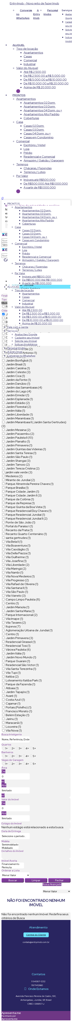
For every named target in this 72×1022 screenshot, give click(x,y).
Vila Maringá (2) (16, 569)
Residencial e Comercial (39, 157)
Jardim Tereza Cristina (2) (23, 468)
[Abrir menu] (1, 198)
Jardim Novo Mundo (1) (21, 657)
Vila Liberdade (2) (17, 565)
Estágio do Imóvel (11, 823)
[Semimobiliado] (10, 844)
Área (4, 767)
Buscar (12, 880)
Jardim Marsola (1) (17, 607)
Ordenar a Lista (10, 870)
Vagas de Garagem (12, 760)
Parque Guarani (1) (18, 661)
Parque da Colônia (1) (20, 499)
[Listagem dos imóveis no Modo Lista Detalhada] (43, 888)
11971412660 (37, 985)
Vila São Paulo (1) (17, 592)
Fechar (59, 880)
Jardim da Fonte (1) (18, 380)
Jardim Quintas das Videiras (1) (26, 449)
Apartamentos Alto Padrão (41, 114)
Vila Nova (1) (14, 730)
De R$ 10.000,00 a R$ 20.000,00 (46, 83)
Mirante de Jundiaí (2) (20, 480)
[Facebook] (36, 962)
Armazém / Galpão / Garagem (44, 160)
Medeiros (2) (14, 476)
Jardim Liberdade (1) (19, 414)
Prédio (28, 153)
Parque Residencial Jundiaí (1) (25, 515)
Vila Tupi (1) (13, 673)
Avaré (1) (11, 696)
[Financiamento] (12, 864)
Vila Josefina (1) (16, 561)
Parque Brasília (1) (17, 488)
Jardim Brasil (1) (16, 364)
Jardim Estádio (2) (18, 403)
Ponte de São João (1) (20, 522)
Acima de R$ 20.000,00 (40, 87)
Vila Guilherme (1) (17, 557)
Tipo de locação (27, 49)
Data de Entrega (11, 831)
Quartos (6, 744)
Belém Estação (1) (17, 715)
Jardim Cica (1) (15, 376)
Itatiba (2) (12, 676)
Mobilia (5, 841)
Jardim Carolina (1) (18, 368)
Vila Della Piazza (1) (18, 553)
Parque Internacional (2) (21, 615)
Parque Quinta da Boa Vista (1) (26, 507)
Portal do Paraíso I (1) (19, 526)
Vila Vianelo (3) (16, 596)
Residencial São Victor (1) (22, 665)
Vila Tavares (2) (16, 623)
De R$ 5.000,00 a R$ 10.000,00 (45, 79)
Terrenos (22, 164)
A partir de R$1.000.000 (40, 187)
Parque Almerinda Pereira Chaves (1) (30, 484)
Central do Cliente (36, 934)
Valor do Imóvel (10, 799)
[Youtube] (36, 956)
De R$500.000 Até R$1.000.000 (46, 184)
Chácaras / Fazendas (38, 168)
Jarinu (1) (12, 719)
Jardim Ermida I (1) (17, 395)
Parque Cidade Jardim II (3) (24, 495)
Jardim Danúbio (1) (18, 384)
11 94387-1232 (38, 981)
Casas (28, 56)
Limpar (36, 880)
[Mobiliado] (10, 848)
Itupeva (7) (13, 626)
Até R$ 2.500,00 (35, 72)
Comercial (30, 60)
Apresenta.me (11, 1013)
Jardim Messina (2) (18, 430)
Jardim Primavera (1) (19, 445)
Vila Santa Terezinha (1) (21, 669)
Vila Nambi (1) (14, 572)
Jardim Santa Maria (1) (20, 611)
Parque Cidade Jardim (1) (22, 491)
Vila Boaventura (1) (18, 545)
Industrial (29, 64)
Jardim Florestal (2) (18, 407)
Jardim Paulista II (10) (19, 438)
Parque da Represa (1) (20, 503)
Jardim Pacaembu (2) (20, 434)
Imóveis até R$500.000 (39, 180)
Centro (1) (12, 603)
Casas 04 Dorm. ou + (37, 133)
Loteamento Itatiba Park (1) (24, 680)
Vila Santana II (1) (17, 588)
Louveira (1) (13, 727)
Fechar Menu (18, 191)
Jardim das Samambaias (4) (24, 387)
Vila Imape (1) (14, 619)
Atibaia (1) (12, 688)
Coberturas (31, 118)
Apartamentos (33, 53)
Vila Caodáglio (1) (17, 549)
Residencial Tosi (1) (18, 646)
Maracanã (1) (14, 723)
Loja (26, 149)
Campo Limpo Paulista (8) (23, 599)
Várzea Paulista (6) (18, 649)
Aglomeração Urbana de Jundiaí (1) (29, 630)
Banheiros (7, 752)
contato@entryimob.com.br (36, 942)
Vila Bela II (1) (14, 542)
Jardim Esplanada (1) (19, 399)
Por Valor (22, 176)
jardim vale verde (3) (19, 472)
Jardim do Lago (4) (18, 391)
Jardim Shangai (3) (18, 461)
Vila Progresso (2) (17, 580)
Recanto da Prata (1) (19, 530)
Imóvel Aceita (9, 860)
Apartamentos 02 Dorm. (40, 103)
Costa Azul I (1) (15, 700)
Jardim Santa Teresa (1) (21, 453)
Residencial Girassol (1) (21, 642)
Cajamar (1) (13, 703)
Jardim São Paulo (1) (19, 457)
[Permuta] (12, 867)
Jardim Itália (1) (15, 411)
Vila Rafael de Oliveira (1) (22, 584)
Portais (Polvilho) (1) (18, 707)
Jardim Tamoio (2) (18, 464)
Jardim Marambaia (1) (20, 418)
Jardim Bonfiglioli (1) (19, 360)
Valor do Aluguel (27, 68)
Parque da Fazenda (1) (20, 684)
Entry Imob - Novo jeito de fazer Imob (34, 3)
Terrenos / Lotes (34, 172)
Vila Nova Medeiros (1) (20, 576)
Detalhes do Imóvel (12, 851)
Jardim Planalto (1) (18, 441)
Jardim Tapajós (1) (18, 692)
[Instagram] (36, 950)
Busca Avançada (51, 884)
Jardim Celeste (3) (18, 372)
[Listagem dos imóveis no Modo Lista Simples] (44, 888)
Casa (19, 122)
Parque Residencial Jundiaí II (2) (26, 518)
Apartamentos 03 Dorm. (40, 106)
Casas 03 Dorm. (34, 130)
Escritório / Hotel (34, 145)
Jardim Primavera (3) (19, 638)
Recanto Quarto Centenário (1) (26, 534)
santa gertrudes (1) (18, 538)
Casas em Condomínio (39, 137)
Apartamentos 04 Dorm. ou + (43, 110)
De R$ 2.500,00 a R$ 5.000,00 (44, 76)
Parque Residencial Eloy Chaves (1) (29, 511)
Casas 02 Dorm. (34, 126)
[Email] (36, 969)
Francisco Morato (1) (19, 711)
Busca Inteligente (11, 734)
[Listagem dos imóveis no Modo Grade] (42, 888)
